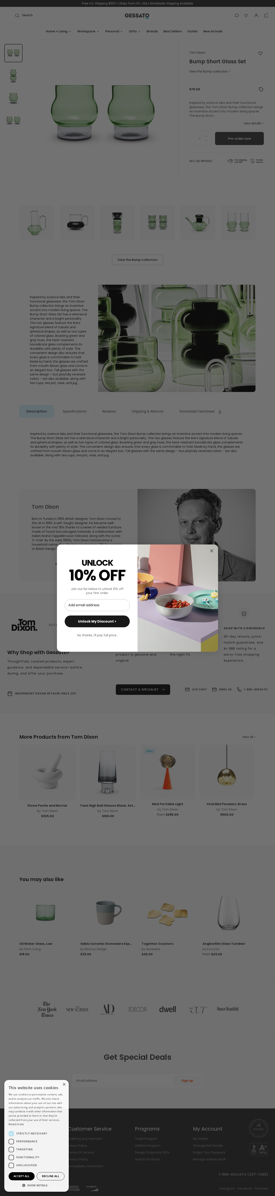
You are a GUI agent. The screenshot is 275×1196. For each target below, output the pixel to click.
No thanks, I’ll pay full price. (97, 635)
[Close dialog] (211, 550)
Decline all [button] (50, 1176)
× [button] (64, 1084)
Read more (16, 1124)
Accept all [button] (22, 1176)
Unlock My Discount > (97, 621)
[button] (36, 1185)
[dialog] (36, 1136)
